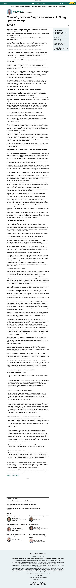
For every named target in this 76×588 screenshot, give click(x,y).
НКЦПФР (8, 475)
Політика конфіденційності (30, 558)
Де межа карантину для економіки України (59, 44)
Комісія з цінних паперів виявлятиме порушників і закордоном (21, 504)
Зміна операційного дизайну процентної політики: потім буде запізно (38, 536)
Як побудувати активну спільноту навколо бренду (16, 535)
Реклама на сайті (15, 558)
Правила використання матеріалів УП (43, 558)
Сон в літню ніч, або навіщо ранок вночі (60, 36)
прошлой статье (15, 52)
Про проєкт (21, 558)
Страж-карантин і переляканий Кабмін (59, 40)
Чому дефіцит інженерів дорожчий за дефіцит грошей (17, 525)
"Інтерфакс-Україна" (42, 562)
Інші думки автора (58, 30)
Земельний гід (62, 6)
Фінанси (39, 6)
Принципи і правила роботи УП (58, 558)
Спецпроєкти (44, 6)
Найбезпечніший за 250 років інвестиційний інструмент (20, 501)
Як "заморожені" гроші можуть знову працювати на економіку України (24, 508)
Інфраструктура (28, 6)
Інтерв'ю (50, 6)
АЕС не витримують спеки (13, 516)
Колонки (22, 6)
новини (12, 6)
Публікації (17, 6)
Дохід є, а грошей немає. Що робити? (39, 516)
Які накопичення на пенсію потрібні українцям (60, 33)
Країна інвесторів (34, 524)
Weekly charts (55, 6)
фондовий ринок (15, 475)
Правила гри (34, 6)
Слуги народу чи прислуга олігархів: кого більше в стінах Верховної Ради (61, 48)
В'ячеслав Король (18, 11)
